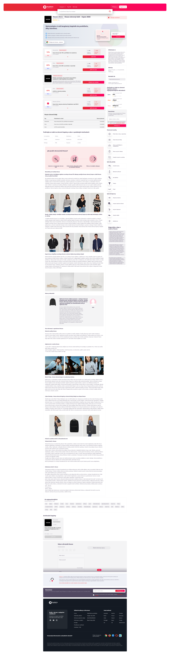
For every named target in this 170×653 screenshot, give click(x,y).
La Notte (79, 142)
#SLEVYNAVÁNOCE (91, 618)
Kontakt (75, 622)
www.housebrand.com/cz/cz (114, 79)
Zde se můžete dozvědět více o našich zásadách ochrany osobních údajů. (73, 583)
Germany (121, 615)
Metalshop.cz (68, 136)
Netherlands (122, 622)
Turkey (120, 620)
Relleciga (45, 142)
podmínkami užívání (120, 123)
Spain (112, 620)
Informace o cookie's (78, 620)
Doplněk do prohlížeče (92, 613)
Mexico (120, 618)
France (112, 615)
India (105, 618)
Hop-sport (68, 142)
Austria (113, 613)
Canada (121, 613)
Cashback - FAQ (77, 627)
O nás (75, 613)
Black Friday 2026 (91, 620)
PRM (56, 142)
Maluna (56, 136)
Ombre (79, 136)
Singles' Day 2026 (91, 615)
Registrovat (123, 7)
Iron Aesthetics (47, 136)
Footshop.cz (57, 139)
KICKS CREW (80, 139)
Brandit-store (68, 139)
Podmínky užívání (78, 615)
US (104, 622)
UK (112, 622)
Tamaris (45, 139)
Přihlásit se (115, 7)
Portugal (105, 620)
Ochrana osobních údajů (79, 618)
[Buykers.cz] (49, 7)
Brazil (105, 615)
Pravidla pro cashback (79, 625)
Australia (106, 613)
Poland (112, 618)
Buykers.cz (61, 576)
